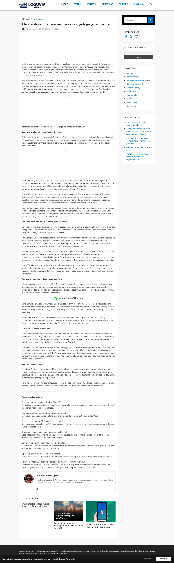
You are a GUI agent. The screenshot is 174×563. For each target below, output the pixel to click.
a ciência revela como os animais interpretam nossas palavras (138, 141)
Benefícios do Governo (136, 80)
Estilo (128, 99)
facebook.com (125, 36)
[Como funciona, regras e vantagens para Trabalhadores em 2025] (68, 511)
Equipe (77, 4)
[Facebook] (37, 489)
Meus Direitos (39, 19)
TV (151, 4)
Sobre (64, 4)
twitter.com (131, 36)
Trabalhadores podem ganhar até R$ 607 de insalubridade (35, 505)
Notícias (130, 106)
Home (27, 19)
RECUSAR (147, 559)
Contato (91, 4)
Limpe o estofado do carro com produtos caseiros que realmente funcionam (138, 132)
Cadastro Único (133, 84)
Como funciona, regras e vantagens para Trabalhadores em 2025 (68, 525)
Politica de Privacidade (66, 559)
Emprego (130, 95)
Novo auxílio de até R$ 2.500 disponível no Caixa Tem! (99, 525)
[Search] (150, 20)
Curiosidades (132, 88)
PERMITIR (163, 559)
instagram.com (136, 36)
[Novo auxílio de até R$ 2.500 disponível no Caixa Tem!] (101, 511)
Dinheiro (123, 4)
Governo (139, 4)
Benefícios (107, 4)
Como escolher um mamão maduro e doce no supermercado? (138, 157)
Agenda (129, 73)
